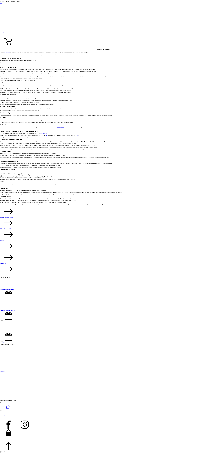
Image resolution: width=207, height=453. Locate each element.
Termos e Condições (6, 405)
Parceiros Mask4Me (6, 408)
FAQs (4, 404)
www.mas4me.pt (7, 52)
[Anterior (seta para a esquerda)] (0, 452)
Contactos (4, 35)
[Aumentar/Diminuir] (0, 451)
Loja (3, 32)
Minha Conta (5, 413)
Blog (3, 33)
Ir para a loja (2, 371)
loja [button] (1, 3)
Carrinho (4, 414)
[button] (8, 45)
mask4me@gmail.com (60, 127)
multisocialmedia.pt (19, 441)
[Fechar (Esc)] (4, 451)
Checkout (4, 415)
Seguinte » (4, 342)
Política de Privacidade (6, 407)
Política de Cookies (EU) (7, 406)
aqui (47, 135)
